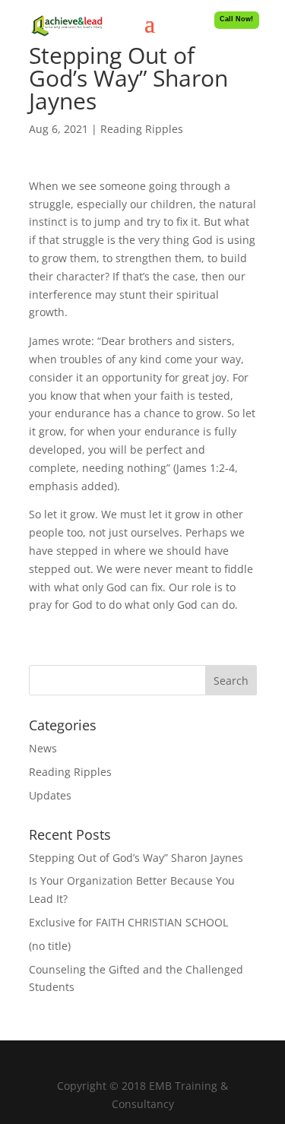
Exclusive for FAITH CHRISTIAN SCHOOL (128, 922)
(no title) (50, 946)
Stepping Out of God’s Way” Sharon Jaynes (136, 857)
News (43, 748)
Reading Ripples (141, 129)
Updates (50, 795)
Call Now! (236, 19)
